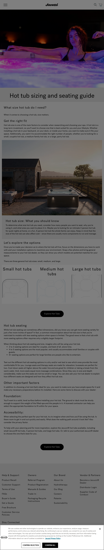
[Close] (100, 529)
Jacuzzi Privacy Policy (53, 538)
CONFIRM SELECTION (31, 545)
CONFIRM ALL (50, 545)
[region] (52, 537)
